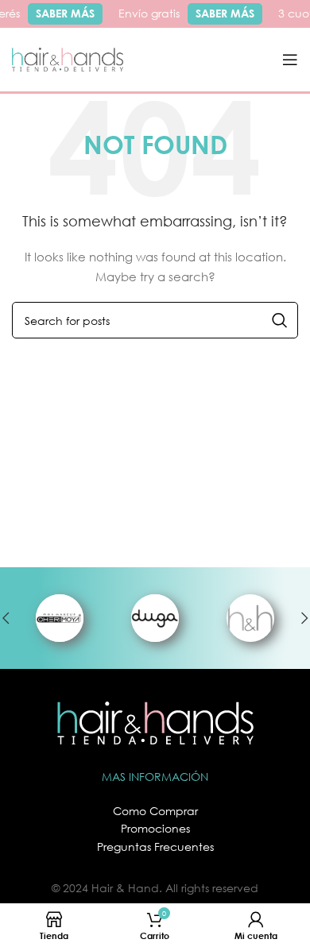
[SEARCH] (280, 320)
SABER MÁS (63, 13)
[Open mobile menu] (290, 59)
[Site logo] (67, 58)
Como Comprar (155, 811)
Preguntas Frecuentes (155, 846)
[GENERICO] (250, 618)
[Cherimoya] (59, 618)
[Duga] (155, 618)
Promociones (155, 828)
